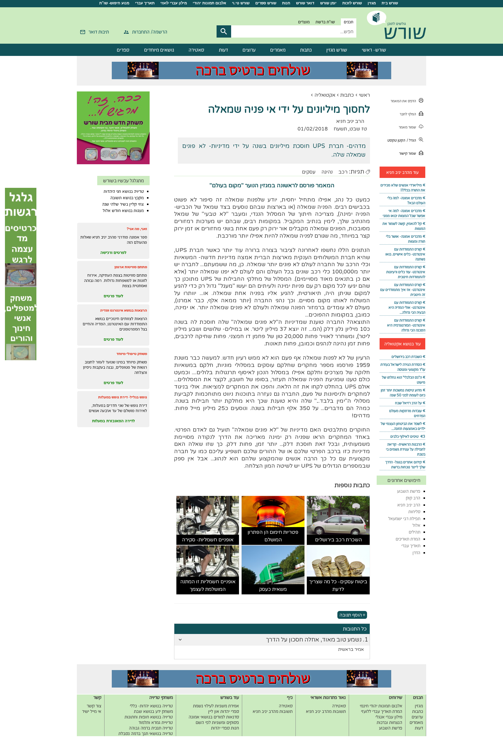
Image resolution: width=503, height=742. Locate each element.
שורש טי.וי (240, 3)
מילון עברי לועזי (173, 3)
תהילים (414, 532)
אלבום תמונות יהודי (209, 3)
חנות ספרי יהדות (225, 728)
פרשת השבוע (408, 491)
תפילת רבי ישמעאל (404, 518)
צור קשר (94, 706)
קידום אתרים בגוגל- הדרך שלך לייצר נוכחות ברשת (405, 464)
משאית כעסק (273, 589)
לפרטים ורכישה (113, 252)
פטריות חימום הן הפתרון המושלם (272, 536)
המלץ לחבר (408, 114)
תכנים (348, 21)
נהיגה (327, 172)
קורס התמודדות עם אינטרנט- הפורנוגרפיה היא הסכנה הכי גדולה (406, 325)
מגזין (372, 3)
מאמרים (278, 50)
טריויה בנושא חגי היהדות (124, 191)
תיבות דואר (98, 32)
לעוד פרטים (113, 295)
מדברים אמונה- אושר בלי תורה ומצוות (405, 239)
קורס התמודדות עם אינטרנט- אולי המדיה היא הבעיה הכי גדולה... (407, 307)
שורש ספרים (265, 3)
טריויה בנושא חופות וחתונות (149, 717)
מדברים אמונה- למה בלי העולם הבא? (406, 200)
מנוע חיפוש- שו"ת (114, 3)
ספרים (123, 50)
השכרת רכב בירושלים (338, 540)
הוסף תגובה (350, 614)
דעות (223, 50)
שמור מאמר (407, 127)
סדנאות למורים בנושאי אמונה (214, 717)
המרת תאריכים (408, 539)
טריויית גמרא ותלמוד (156, 722)
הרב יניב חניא (408, 505)
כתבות (306, 50)
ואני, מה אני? (137, 228)
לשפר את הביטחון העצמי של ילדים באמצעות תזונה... (403, 426)
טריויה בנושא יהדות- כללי (151, 706)
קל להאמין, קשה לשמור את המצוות (403, 226)
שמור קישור (407, 153)
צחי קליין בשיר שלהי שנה (123, 204)
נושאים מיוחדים (159, 50)
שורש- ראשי (374, 50)
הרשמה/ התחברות (149, 32)
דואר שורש (305, 3)
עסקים (309, 172)
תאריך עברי (145, 3)
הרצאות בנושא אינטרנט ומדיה (123, 310)
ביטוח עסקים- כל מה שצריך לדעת (338, 585)
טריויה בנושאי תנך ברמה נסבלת (145, 733)
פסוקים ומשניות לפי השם (217, 722)
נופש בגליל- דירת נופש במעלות (122, 397)
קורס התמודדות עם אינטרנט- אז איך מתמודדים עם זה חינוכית (402, 289)
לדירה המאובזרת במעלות (113, 420)
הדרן (416, 552)
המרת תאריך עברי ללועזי (381, 711)
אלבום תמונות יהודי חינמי (381, 706)
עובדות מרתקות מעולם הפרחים (407, 413)
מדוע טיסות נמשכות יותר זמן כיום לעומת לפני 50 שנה (403, 393)
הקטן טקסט (396, 140)
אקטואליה (324, 95)
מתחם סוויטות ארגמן (130, 266)
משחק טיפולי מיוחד (131, 353)
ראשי (364, 95)
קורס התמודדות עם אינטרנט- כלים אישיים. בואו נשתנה (405, 254)
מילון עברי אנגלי (389, 717)
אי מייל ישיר (91, 711)
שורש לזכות (352, 3)
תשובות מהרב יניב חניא (326, 711)
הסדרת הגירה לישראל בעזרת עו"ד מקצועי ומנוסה (402, 367)
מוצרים (304, 21)
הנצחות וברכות (389, 722)
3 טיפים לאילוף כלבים (407, 436)
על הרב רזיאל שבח (408, 402)
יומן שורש (328, 3)
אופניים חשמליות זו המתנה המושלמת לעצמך (207, 585)
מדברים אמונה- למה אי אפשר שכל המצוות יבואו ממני (404, 213)
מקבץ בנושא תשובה (127, 197)
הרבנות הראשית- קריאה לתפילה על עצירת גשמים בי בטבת (405, 449)
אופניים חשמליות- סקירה (207, 540)
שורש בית (390, 3)
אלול (416, 525)
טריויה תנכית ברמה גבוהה (151, 728)
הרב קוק (413, 498)
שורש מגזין (336, 50)
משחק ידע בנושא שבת (153, 711)
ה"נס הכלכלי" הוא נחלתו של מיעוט (403, 380)
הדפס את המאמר (403, 100)
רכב (343, 172)
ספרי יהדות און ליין (223, 711)
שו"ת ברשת (325, 21)
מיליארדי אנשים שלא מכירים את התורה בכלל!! (402, 187)
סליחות (414, 511)
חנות (286, 3)
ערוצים (249, 50)
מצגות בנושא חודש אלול (123, 210)
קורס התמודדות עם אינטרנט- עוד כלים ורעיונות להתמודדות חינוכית (405, 271)
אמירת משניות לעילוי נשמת (216, 706)
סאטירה (196, 50)
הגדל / (411, 140)
